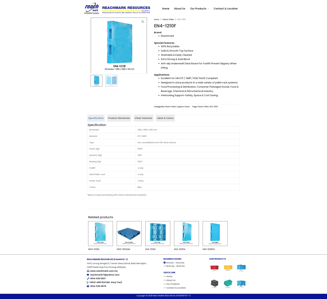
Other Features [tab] (143, 118)
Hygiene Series (183, 106)
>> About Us (169, 280)
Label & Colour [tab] (165, 118)
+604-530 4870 (98, 286)
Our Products (198, 8)
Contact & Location (226, 8)
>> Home (168, 276)
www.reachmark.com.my (104, 270)
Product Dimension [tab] (119, 118)
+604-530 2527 (98, 278)
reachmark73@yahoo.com (104, 274)
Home (165, 8)
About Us (179, 8)
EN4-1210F (214, 106)
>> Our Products (172, 284)
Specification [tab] (96, 118)
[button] (143, 21)
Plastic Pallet (168, 19)
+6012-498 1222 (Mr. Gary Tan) (105, 282)
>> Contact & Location (175, 287)
